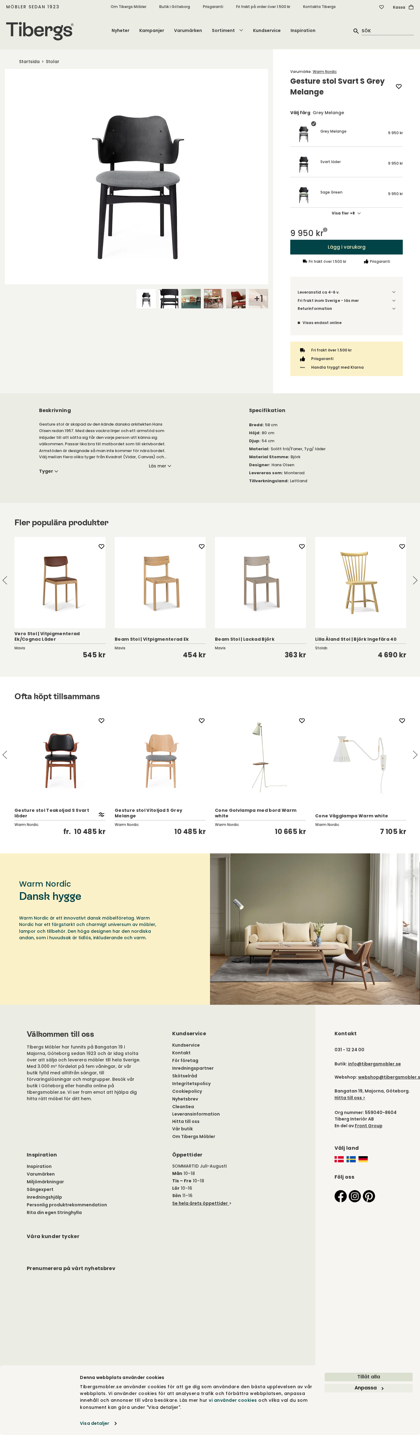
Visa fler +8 (343, 213)
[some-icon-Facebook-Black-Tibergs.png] (341, 1195)
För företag (185, 1060)
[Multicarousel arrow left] (5, 580)
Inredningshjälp (44, 1197)
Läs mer (157, 466)
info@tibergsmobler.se (374, 1064)
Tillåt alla (368, 1376)
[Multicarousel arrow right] (415, 580)
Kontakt (181, 1053)
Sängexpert (40, 1189)
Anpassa (366, 1387)
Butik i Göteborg (174, 6)
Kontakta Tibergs (319, 6)
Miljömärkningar (45, 1182)
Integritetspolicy (191, 1083)
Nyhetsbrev (185, 1099)
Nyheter (120, 30)
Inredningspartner (193, 1068)
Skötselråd (184, 1076)
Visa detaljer (94, 1423)
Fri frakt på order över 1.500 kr (263, 6)
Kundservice (267, 30)
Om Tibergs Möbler (128, 6)
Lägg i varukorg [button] (346, 247)
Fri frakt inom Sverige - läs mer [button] (328, 300)
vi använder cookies (233, 1400)
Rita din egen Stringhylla (54, 1212)
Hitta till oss (186, 1121)
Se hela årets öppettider (200, 1203)
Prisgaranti (213, 6)
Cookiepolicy (187, 1091)
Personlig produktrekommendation (67, 1205)
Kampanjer (151, 30)
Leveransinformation (196, 1114)
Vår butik (182, 1129)
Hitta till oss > (350, 1098)
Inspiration (303, 30)
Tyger (46, 471)
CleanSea (183, 1107)
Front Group (368, 1126)
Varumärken (188, 30)
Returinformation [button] (315, 308)
